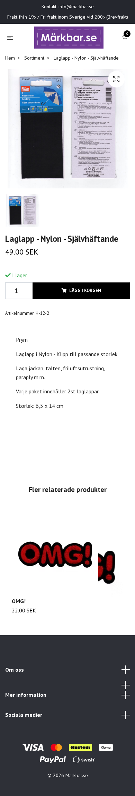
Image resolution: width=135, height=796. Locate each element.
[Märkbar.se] (75, 44)
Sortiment (34, 79)
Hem (10, 79)
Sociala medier (23, 735)
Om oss (14, 690)
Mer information (25, 716)
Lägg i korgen (85, 312)
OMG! (19, 622)
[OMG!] (67, 576)
